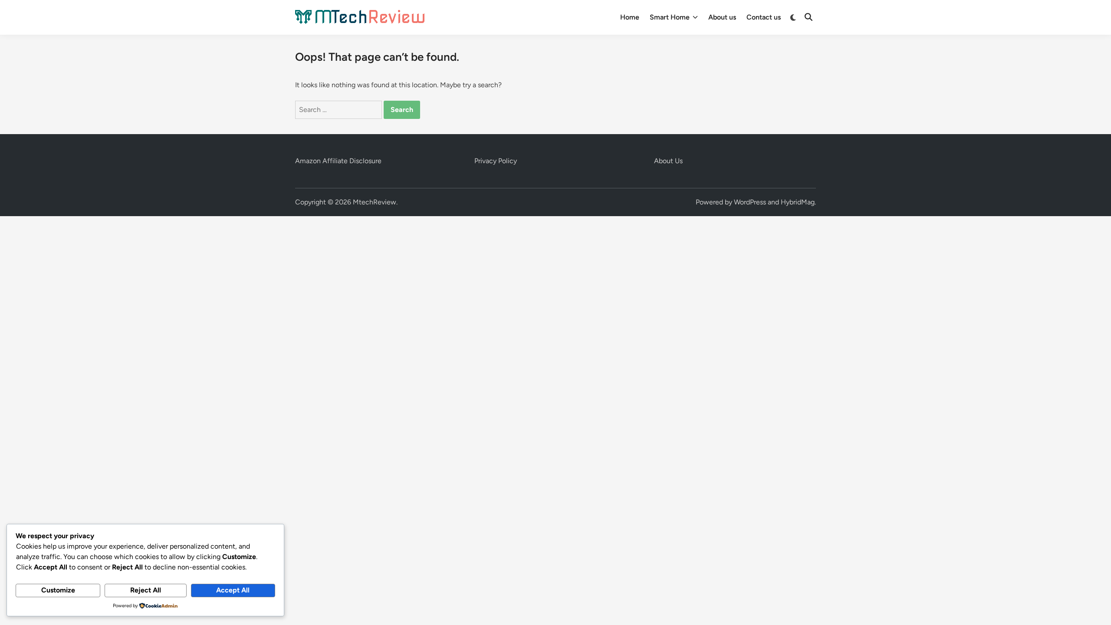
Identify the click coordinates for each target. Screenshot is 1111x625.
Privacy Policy (495, 161)
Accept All (233, 590)
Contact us (763, 17)
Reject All (145, 590)
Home (629, 17)
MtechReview (374, 202)
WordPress (750, 202)
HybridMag (798, 202)
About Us (668, 161)
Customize (58, 590)
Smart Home (670, 17)
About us (722, 17)
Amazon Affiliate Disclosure (338, 161)
